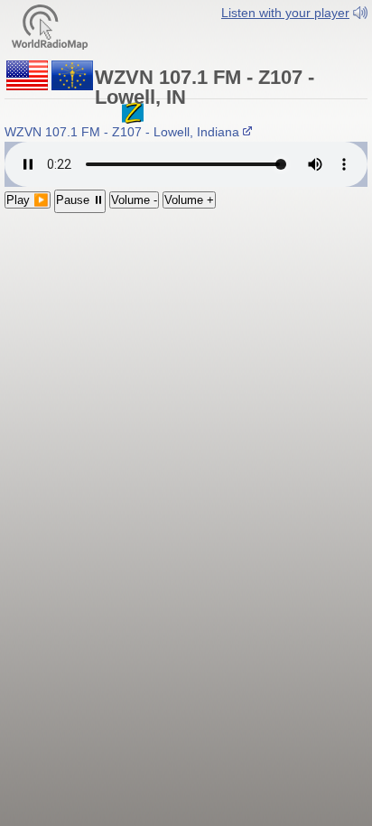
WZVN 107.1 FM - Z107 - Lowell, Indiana (124, 132)
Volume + (189, 200)
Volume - (134, 200)
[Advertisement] (186, 331)
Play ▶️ (27, 200)
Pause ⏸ (80, 200)
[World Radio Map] (50, 25)
